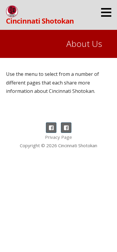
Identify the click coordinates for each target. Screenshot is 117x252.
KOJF (66, 127)
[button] (108, 12)
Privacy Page (58, 137)
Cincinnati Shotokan (40, 21)
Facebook (51, 127)
